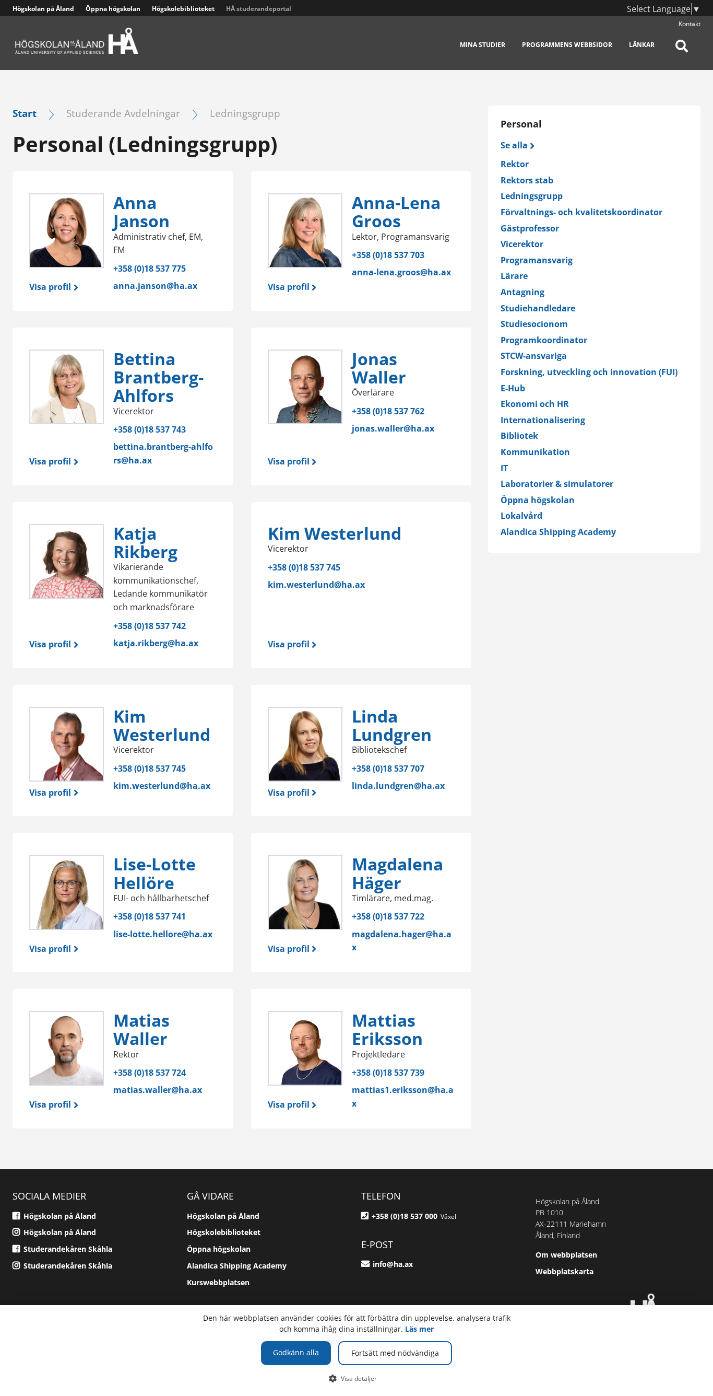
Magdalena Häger (397, 873)
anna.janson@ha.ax (155, 286)
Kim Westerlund (334, 533)
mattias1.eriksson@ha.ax (403, 1096)
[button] (357, 1378)
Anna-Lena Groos (396, 211)
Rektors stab (527, 180)
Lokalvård (521, 515)
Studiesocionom (534, 324)
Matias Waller (141, 1029)
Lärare (514, 276)
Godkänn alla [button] (296, 1352)
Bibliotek (519, 435)
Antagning (522, 292)
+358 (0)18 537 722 (388, 916)
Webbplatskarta (564, 1271)
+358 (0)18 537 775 (149, 268)
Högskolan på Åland (43, 8)
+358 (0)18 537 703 (388, 255)
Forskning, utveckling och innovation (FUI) (589, 372)
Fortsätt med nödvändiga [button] (395, 1353)
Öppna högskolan (113, 8)
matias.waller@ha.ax (157, 1090)
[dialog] (356, 1350)
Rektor (515, 164)
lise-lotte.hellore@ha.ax (162, 934)
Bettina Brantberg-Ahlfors (158, 377)
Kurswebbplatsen (218, 1282)
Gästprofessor (530, 228)
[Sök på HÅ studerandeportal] (681, 52)
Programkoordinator (544, 340)
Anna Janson (141, 211)
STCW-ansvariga (534, 356)
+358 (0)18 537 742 (149, 626)
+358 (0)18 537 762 (388, 411)
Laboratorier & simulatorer (557, 484)
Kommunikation (535, 452)
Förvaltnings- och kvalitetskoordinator (581, 212)
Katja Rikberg (145, 542)
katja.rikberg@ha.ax (155, 643)
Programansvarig (537, 260)
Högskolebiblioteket (183, 8)
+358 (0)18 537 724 (149, 1072)
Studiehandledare (538, 308)
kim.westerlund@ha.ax (316, 584)
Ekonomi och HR (535, 404)
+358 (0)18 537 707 (388, 768)
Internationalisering (543, 420)
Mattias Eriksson (387, 1029)
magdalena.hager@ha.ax (401, 940)
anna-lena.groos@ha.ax (401, 272)
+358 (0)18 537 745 (304, 567)
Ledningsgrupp (532, 196)
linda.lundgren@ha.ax (398, 786)
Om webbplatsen (566, 1255)
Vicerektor (522, 244)
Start (25, 113)
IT (504, 468)
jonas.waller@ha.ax (393, 428)
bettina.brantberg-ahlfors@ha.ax (163, 453)
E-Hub (513, 388)
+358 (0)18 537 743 (149, 429)
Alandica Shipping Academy (558, 532)
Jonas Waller (379, 368)
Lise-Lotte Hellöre (154, 873)
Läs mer (419, 1329)
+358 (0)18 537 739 (388, 1072)
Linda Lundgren (392, 725)
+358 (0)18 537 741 (149, 916)
